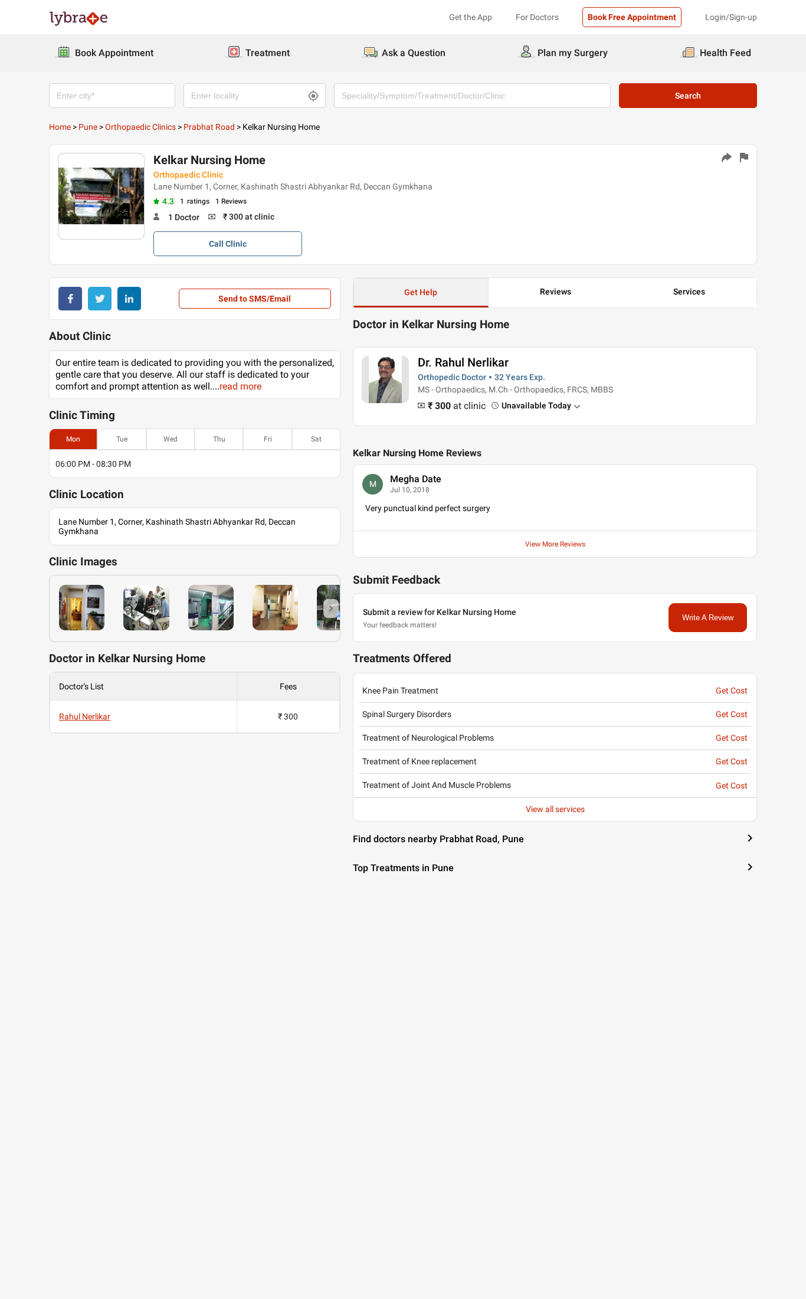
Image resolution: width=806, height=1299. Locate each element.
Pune (87, 127)
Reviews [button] (555, 291)
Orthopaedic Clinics (140, 127)
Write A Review (707, 617)
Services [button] (689, 291)
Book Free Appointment (632, 17)
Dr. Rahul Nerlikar (463, 362)
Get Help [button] (420, 292)
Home (60, 127)
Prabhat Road (209, 127)
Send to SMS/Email (254, 298)
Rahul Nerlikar (84, 716)
